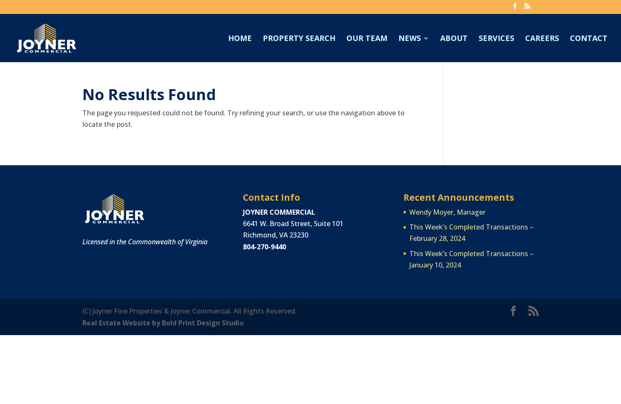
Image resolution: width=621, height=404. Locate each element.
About (454, 39)
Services (496, 39)
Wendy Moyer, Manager (447, 212)
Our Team (366, 39)
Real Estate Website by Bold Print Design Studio (163, 323)
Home (240, 39)
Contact (588, 39)
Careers (542, 39)
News (409, 39)
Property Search (299, 39)
